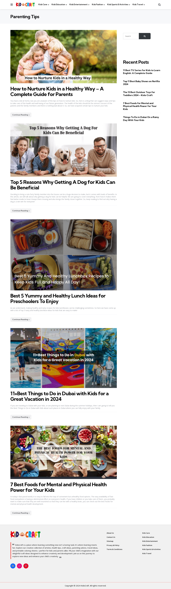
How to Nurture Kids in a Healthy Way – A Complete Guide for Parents (57, 91)
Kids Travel (138, 4)
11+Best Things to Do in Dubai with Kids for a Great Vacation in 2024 (59, 396)
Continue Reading (20, 115)
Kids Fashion (97, 4)
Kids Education (58, 4)
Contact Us (111, 537)
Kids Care (42, 4)
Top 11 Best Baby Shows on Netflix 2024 (141, 82)
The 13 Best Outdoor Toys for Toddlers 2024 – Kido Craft (139, 93)
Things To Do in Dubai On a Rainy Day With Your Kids (141, 118)
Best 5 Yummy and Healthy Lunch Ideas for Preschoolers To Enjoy (57, 298)
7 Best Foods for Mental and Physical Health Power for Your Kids (58, 487)
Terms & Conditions (114, 549)
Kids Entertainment (78, 4)
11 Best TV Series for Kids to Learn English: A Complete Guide (141, 72)
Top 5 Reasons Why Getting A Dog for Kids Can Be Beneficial (62, 185)
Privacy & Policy (113, 545)
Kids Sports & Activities (117, 4)
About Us (110, 533)
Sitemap (110, 541)
